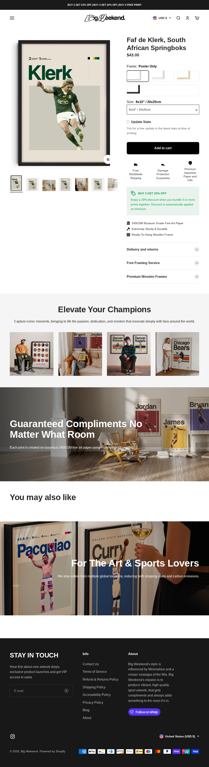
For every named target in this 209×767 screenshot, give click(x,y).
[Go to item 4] (65, 185)
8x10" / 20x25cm (140, 109)
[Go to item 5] (81, 185)
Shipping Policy (94, 687)
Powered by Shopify (52, 751)
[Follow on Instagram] (12, 736)
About (87, 718)
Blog (86, 710)
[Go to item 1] (16, 183)
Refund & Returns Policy (100, 679)
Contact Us (91, 664)
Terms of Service (95, 671)
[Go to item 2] (32, 185)
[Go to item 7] (114, 185)
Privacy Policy (93, 702)
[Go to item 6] (97, 185)
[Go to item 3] (49, 186)
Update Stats (141, 122)
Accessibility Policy (97, 694)
